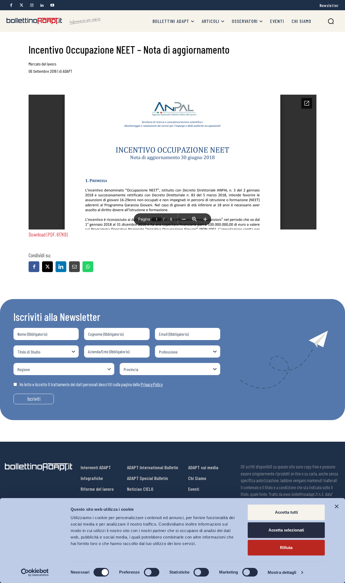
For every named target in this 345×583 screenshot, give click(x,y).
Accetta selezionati (286, 530)
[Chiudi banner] (337, 506)
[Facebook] (11, 5)
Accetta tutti (286, 512)
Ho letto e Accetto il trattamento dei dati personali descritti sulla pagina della (91, 384)
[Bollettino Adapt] (53, 21)
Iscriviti (33, 399)
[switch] (151, 572)
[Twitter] (21, 5)
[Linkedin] (42, 5)
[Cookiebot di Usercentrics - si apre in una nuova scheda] (34, 572)
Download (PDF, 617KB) (48, 234)
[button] (331, 21)
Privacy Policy (152, 384)
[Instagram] (31, 5)
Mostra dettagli (282, 572)
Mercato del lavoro (42, 63)
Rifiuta (286, 547)
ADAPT (67, 71)
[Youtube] (52, 5)
